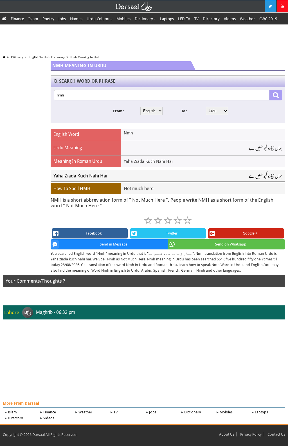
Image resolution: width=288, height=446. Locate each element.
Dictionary (144, 19)
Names (76, 19)
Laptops (167, 19)
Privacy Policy (251, 434)
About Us (226, 434)
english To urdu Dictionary (47, 57)
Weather (247, 19)
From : (118, 111)
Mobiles (123, 19)
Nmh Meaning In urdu (85, 57)
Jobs (62, 19)
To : (184, 111)
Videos (230, 19)
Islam (33, 19)
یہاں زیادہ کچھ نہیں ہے (265, 176)
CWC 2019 (268, 19)
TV (196, 19)
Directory (211, 19)
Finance (17, 19)
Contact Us (276, 434)
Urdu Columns (99, 19)
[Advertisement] (144, 38)
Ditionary (17, 57)
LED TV (184, 19)
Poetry (48, 19)
